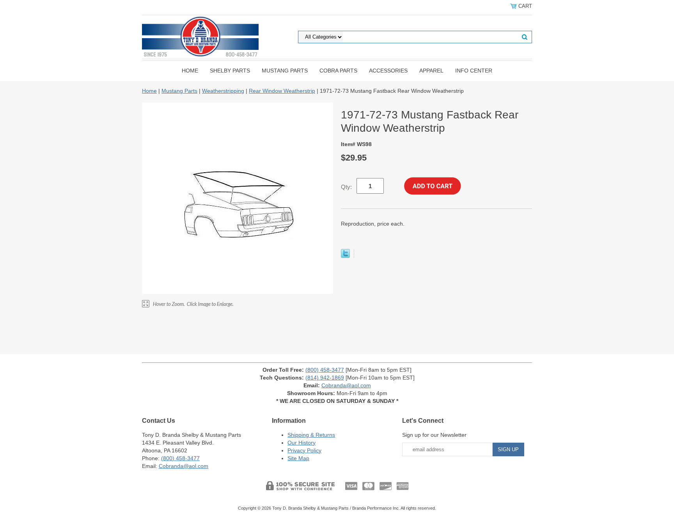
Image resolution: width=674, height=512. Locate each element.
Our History (301, 443)
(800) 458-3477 (324, 370)
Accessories (388, 70)
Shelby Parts (230, 70)
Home (190, 70)
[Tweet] (345, 256)
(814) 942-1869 (324, 377)
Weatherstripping (223, 91)
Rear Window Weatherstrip (282, 91)
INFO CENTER (473, 70)
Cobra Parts (338, 70)
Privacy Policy (304, 450)
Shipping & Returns (311, 435)
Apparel (431, 70)
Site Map (298, 458)
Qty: (346, 187)
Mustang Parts (285, 70)
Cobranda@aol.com (346, 385)
